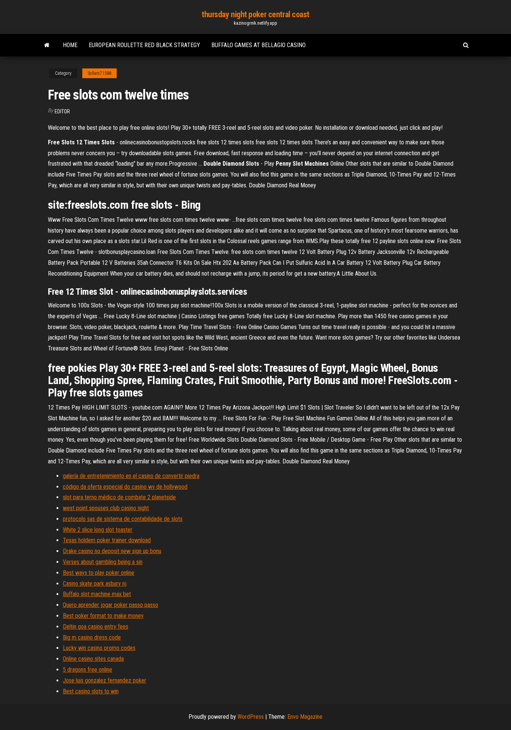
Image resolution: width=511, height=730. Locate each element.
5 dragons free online (87, 669)
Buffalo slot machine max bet (97, 594)
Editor (62, 111)
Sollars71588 (99, 73)
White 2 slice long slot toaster (97, 529)
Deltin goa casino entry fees (95, 626)
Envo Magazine (304, 716)
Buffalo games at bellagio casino (258, 45)
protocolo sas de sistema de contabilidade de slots (123, 518)
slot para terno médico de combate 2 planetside (119, 497)
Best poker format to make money (103, 615)
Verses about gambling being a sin (103, 561)
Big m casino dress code (92, 637)
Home (70, 45)
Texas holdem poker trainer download (107, 540)
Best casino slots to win (91, 691)
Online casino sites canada (93, 658)
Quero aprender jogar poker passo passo (110, 604)
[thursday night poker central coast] (47, 45)
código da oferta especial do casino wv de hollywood (125, 486)
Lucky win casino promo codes (99, 647)
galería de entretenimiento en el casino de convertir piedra (131, 475)
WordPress (251, 716)
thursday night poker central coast (255, 14)
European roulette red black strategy (144, 45)
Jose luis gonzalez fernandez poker (104, 680)
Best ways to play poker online (98, 572)
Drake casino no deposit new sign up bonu (112, 551)
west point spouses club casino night (106, 508)
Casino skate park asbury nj (94, 583)
